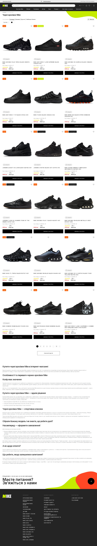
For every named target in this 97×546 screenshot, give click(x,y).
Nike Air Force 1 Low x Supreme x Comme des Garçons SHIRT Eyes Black (79, 326)
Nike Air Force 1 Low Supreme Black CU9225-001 (46, 62)
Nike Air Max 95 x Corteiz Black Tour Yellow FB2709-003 (78, 274)
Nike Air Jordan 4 (29, 527)
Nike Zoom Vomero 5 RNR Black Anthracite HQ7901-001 (76, 168)
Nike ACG (26, 522)
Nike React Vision (29, 513)
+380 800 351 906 (7, 1)
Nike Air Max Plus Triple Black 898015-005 (16, 62)
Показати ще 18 (48, 353)
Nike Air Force (28, 520)
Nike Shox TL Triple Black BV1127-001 (16, 273)
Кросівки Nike (19, 9)
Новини (46, 498)
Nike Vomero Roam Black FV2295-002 (16, 326)
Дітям (43, 9)
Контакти (78, 9)
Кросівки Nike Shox (28, 504)
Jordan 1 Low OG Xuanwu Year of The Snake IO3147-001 (16, 221)
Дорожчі (23, 19)
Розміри (56, 9)
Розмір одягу (49, 502)
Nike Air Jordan (28, 539)
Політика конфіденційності (50, 514)
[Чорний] (13, 22)
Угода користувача (51, 511)
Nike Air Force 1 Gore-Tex (28, 537)
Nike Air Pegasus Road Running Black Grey (47, 326)
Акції (49, 9)
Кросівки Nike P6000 (28, 501)
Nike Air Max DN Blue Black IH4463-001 (47, 273)
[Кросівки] (8, 22)
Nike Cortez (27, 525)
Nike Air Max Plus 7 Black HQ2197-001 (47, 220)
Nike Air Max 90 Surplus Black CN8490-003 (79, 62)
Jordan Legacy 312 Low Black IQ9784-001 (17, 167)
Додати (7, 59)
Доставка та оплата (67, 9)
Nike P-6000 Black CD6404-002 (44, 115)
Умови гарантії (49, 504)
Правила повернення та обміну (52, 518)
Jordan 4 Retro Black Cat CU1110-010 (47, 167)
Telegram (75, 500)
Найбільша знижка (31, 19)
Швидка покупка (17, 72)
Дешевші (17, 19)
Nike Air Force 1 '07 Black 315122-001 (15, 115)
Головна (4, 12)
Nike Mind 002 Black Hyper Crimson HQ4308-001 (77, 115)
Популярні (11, 19)
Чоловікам (36, 9)
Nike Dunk (26, 516)
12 (56, 346)
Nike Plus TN (27, 518)
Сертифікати (48, 520)
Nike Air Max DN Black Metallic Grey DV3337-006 (78, 221)
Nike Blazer (27, 534)
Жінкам (28, 9)
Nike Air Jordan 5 (29, 529)
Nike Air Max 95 (28, 531)
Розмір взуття (49, 500)
